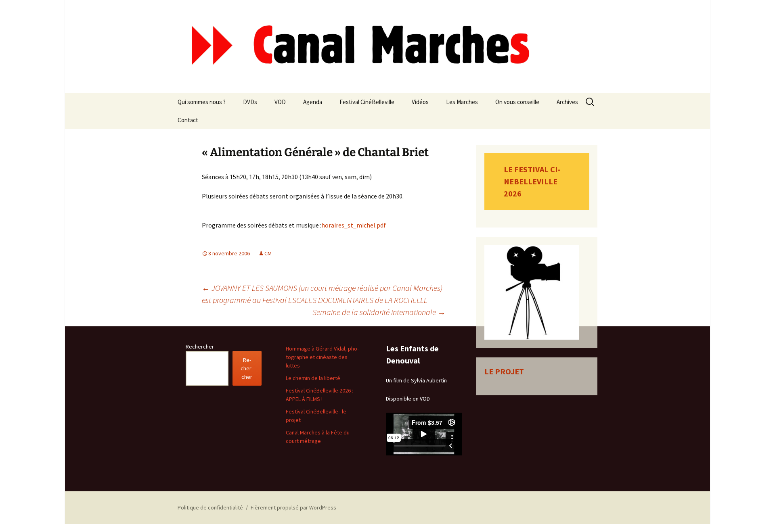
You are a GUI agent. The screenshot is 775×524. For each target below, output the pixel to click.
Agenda (312, 102)
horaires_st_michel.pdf (353, 225)
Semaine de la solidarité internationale (379, 312)
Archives (567, 102)
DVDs (250, 102)
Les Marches (462, 102)
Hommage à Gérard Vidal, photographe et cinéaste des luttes (322, 357)
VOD (280, 102)
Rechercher (200, 346)
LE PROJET (504, 371)
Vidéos (420, 102)
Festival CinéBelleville (366, 102)
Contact (188, 120)
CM (268, 253)
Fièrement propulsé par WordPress (293, 507)
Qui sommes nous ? (202, 102)
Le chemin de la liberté (313, 378)
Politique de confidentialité (210, 507)
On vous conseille (517, 102)
